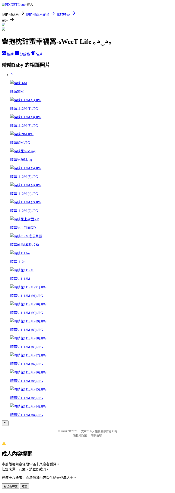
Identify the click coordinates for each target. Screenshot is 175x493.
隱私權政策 (80, 435)
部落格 (25, 54)
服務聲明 (96, 435)
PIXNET (72, 431)
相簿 (11, 54)
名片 (39, 54)
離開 (24, 486)
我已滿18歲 (10, 486)
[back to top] (5, 423)
